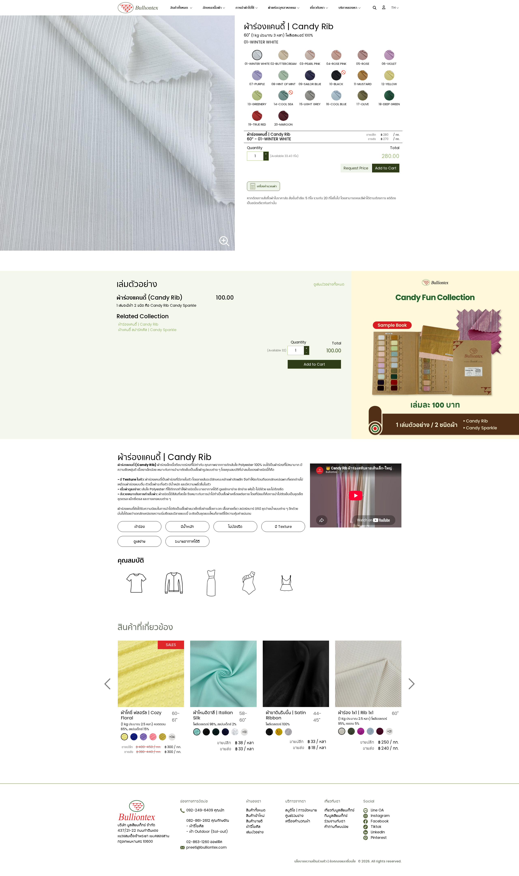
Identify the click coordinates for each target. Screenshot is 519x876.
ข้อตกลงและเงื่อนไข (342, 861)
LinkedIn (378, 832)
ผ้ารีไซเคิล (253, 826)
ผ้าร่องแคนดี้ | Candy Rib (138, 324)
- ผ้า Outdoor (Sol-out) (207, 831)
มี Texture (283, 526)
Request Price (356, 168)
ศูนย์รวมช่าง (294, 815)
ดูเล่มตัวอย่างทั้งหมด (329, 284)
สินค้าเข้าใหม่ (255, 815)
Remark (256, 166)
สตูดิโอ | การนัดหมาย (301, 810)
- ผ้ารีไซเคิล (195, 825)
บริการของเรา (348, 7)
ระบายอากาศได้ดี (187, 541)
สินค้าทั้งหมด (179, 7)
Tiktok (376, 826)
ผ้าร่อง (139, 526)
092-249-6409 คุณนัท (205, 810)
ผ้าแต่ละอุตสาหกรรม (282, 7)
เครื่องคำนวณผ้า (297, 821)
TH (393, 7)
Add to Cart (385, 168)
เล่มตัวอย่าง (255, 832)
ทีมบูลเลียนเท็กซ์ (335, 815)
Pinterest (379, 837)
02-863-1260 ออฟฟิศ (204, 841)
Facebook (380, 821)
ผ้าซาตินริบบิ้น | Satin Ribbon (213, 715)
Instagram (380, 815)
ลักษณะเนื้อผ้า (212, 7)
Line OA (377, 810)
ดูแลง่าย (139, 541)
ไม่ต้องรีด (235, 526)
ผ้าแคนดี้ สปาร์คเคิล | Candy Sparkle (147, 329)
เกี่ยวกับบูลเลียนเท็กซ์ (339, 810)
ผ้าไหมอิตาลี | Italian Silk (140, 715)
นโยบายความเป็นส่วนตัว (310, 861)
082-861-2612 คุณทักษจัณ (207, 820)
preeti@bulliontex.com (206, 847)
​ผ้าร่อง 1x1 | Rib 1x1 (283, 712)
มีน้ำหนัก (187, 526)
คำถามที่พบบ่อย (336, 826)
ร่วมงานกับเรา (334, 821)
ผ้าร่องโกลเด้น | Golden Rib (361, 715)
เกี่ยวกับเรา (317, 7)
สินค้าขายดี (254, 821)
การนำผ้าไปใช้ (245, 7)
